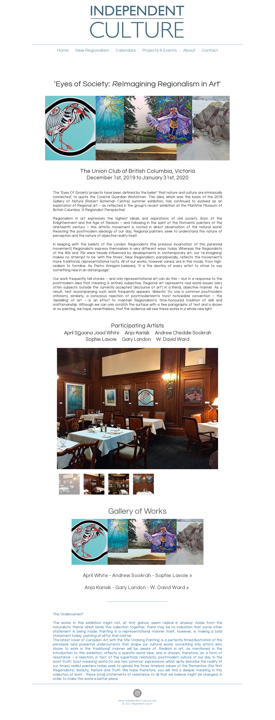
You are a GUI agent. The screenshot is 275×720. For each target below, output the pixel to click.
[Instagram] (137, 693)
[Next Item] (210, 408)
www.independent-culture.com (137, 700)
